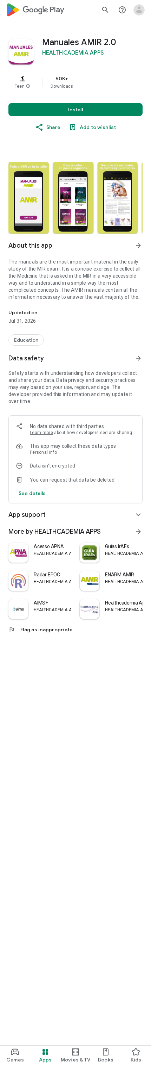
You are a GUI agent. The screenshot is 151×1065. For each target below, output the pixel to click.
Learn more (41, 432)
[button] (28, 86)
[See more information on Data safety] (138, 358)
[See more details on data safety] (32, 493)
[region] (75, 82)
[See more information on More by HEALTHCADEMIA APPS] (138, 531)
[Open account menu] (139, 9)
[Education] (26, 340)
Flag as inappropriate (40, 629)
